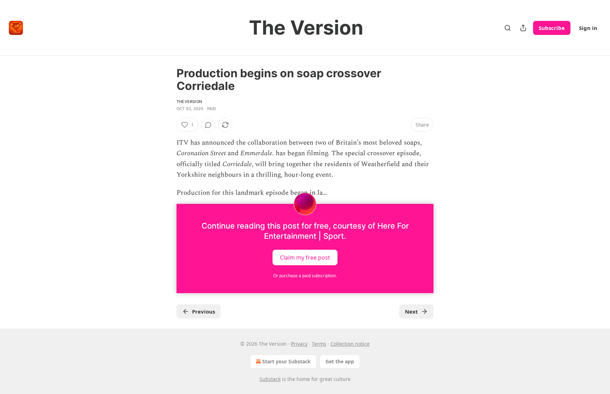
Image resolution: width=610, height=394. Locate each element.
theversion (189, 101)
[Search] (508, 28)
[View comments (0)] (208, 125)
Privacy (299, 343)
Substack (270, 379)
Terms (319, 343)
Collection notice (350, 343)
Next (411, 311)
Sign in (588, 27)
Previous (203, 311)
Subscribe (552, 27)
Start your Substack (286, 361)
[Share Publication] (523, 28)
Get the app (339, 361)
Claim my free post (305, 257)
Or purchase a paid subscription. (305, 276)
